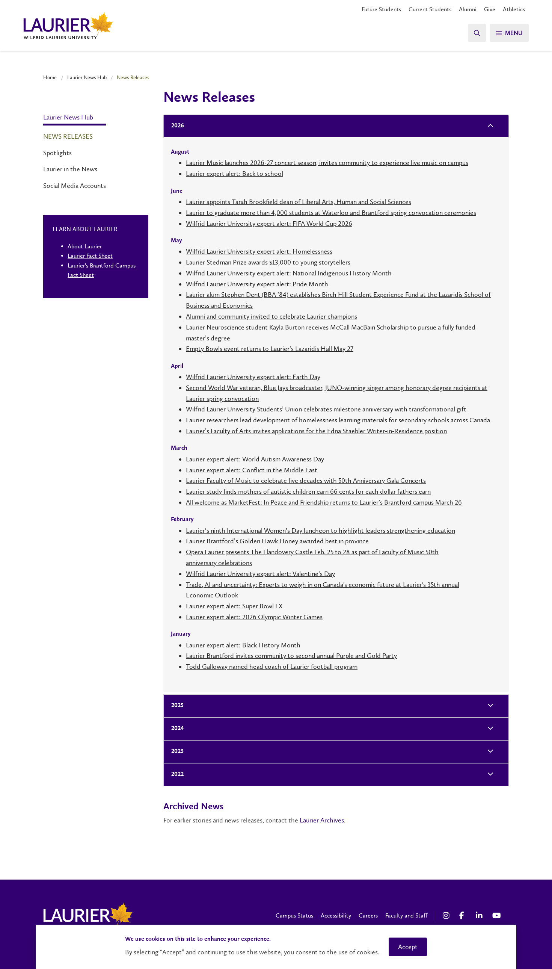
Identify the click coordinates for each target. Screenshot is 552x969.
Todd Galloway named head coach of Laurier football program (271, 666)
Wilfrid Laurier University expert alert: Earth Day (253, 377)
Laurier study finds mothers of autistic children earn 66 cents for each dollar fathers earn (308, 491)
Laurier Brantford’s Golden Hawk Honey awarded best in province (277, 541)
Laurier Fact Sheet (90, 255)
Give (489, 9)
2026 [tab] (177, 126)
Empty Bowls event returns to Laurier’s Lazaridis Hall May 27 (269, 349)
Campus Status (294, 915)
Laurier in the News (70, 169)
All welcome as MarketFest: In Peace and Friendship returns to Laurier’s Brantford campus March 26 (324, 502)
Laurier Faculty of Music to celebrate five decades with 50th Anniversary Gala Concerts (306, 480)
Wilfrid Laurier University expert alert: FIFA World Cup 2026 (269, 223)
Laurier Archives (322, 820)
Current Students (430, 9)
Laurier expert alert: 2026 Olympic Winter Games (254, 617)
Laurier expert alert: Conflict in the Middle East (251, 470)
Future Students (381, 9)
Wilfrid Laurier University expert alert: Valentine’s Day (260, 574)
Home (50, 77)
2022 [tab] (177, 774)
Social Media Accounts (74, 185)
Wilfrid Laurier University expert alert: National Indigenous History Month (289, 273)
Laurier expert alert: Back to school (234, 173)
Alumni (468, 9)
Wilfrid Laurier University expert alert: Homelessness (259, 251)
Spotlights (57, 153)
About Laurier (85, 246)
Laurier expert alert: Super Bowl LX (234, 606)
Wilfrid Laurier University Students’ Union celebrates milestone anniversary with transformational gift (326, 409)
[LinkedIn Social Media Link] (480, 915)
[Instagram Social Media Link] (447, 915)
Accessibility (336, 915)
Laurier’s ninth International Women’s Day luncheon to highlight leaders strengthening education (320, 530)
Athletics (514, 9)
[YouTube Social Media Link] (496, 915)
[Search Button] (477, 33)
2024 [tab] (177, 729)
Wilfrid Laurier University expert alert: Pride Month (257, 284)
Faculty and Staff (406, 915)
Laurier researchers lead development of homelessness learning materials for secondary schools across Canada (338, 420)
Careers (368, 915)
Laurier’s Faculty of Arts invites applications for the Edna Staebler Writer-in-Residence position (316, 431)
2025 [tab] (177, 706)
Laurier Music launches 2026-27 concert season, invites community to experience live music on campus (327, 163)
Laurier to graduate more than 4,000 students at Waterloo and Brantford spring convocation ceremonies (331, 213)
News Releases (68, 136)
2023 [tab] (177, 751)
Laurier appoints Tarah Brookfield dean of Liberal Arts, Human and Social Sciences (298, 202)
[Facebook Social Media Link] (463, 915)
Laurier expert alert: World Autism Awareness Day (255, 459)
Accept (408, 947)
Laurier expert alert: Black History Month (243, 645)
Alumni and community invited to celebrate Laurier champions (271, 316)
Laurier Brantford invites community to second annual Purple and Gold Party (291, 656)
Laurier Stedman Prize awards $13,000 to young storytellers (268, 262)
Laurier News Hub (87, 77)
